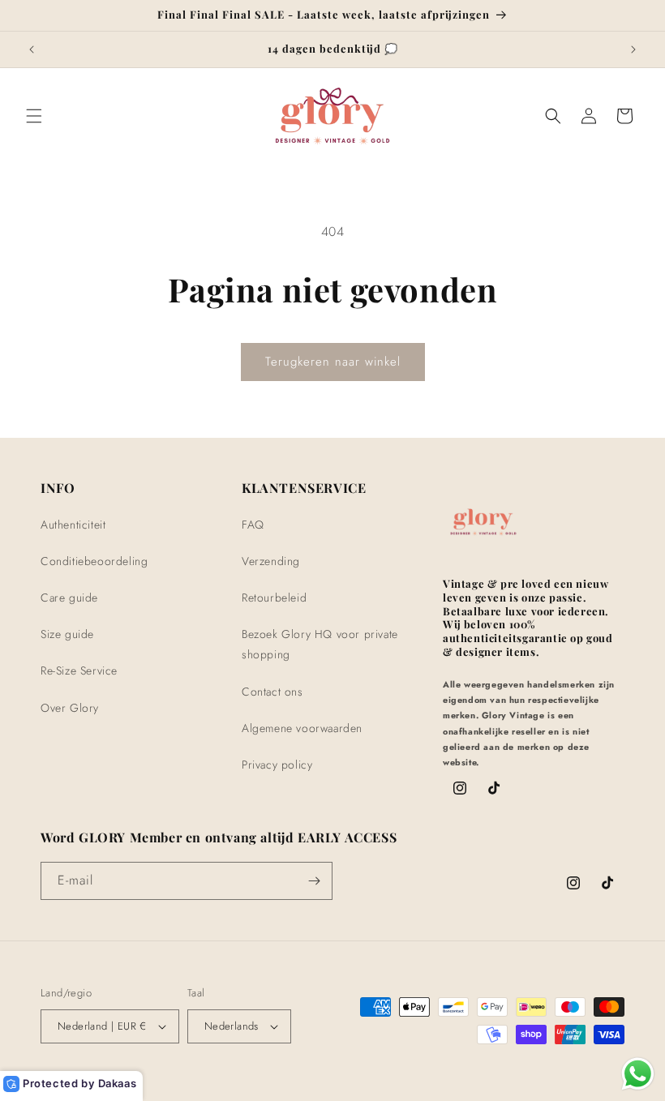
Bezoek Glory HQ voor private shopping (320, 644)
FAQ (253, 524)
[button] (34, 116)
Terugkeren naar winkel (333, 362)
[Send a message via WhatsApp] (638, 1074)
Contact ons (272, 691)
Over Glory (70, 708)
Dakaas (117, 1083)
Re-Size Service (79, 670)
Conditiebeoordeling (94, 561)
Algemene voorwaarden (302, 728)
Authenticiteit (73, 524)
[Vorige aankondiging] (31, 49)
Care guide (69, 597)
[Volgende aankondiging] (633, 49)
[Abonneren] (314, 881)
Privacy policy (277, 764)
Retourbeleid (274, 597)
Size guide (67, 634)
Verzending (271, 561)
